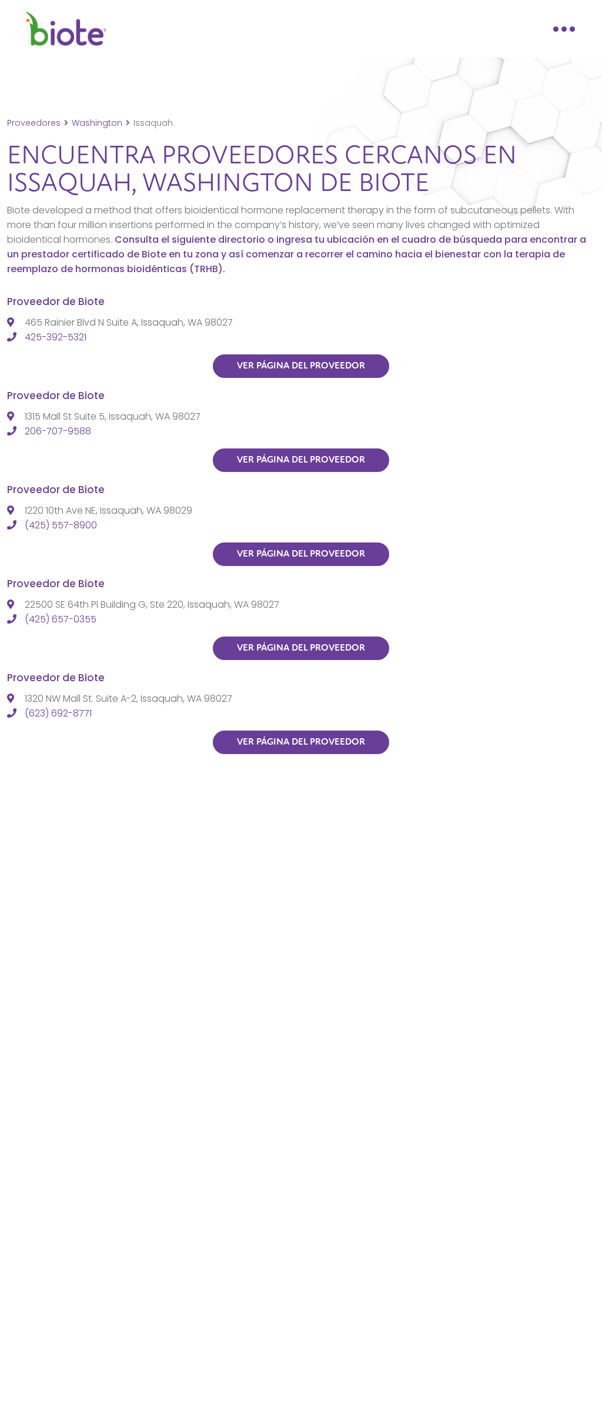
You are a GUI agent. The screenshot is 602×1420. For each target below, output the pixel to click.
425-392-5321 (55, 337)
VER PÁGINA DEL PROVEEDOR (301, 365)
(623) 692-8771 (58, 713)
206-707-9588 (58, 431)
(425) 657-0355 (60, 619)
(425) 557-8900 (61, 525)
